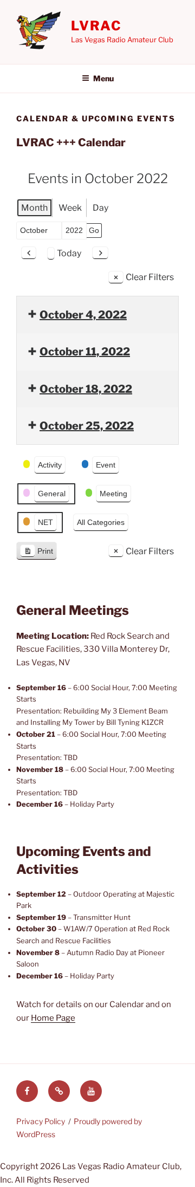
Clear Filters (150, 277)
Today (69, 253)
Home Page (53, 1018)
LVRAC (96, 26)
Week (70, 208)
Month (34, 208)
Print (36, 553)
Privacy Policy (40, 1121)
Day (100, 208)
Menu (103, 78)
